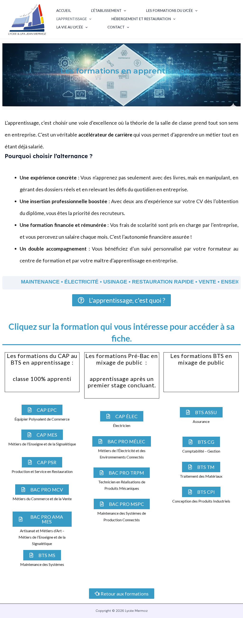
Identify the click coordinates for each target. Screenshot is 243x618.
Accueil (63, 11)
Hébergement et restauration (141, 19)
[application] (124, 10)
